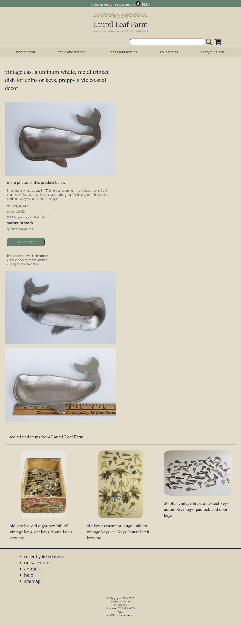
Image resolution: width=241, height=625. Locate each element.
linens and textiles (122, 52)
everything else (213, 52)
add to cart (25, 242)
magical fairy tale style (24, 264)
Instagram (121, 4)
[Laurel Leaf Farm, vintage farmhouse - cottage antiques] (120, 23)
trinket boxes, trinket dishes (28, 260)
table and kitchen (72, 52)
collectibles (169, 52)
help (28, 575)
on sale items (37, 562)
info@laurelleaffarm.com (120, 615)
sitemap (32, 581)
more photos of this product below (36, 182)
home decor (25, 52)
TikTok (146, 4)
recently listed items (44, 556)
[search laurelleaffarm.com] (209, 42)
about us (33, 569)
